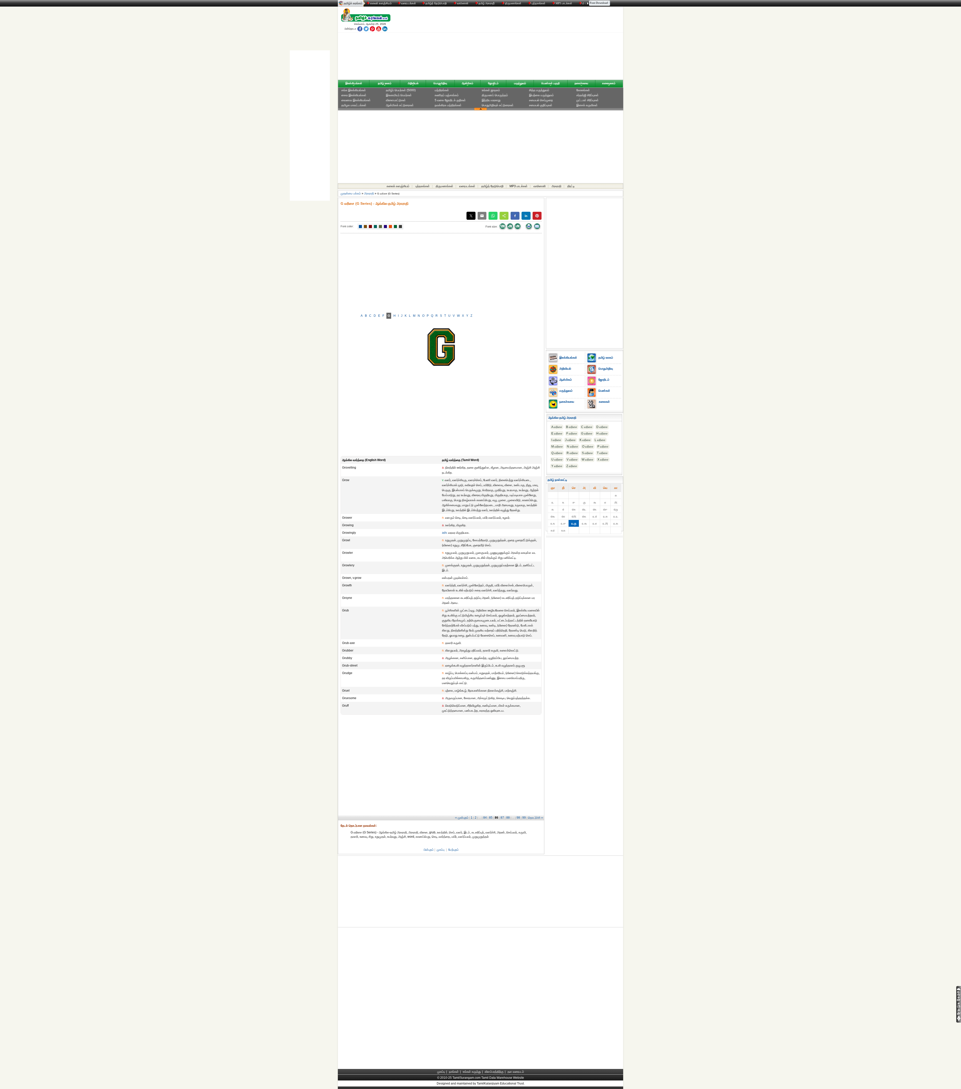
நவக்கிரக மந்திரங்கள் (448, 105)
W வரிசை (587, 459)
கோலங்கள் (583, 90)
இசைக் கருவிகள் (587, 105)
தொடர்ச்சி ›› (535, 817)
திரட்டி (571, 186)
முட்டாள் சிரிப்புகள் (587, 100)
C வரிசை (586, 427)
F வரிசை (571, 433)
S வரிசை (587, 453)
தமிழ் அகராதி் (487, 3)
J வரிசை (570, 440)
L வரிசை (600, 440)
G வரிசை (586, 433)
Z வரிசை (571, 466)
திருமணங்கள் (513, 3)
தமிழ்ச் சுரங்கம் (353, 3)
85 (491, 817)
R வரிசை (572, 453)
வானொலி (462, 3)
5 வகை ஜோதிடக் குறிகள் (450, 100)
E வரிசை (556, 433)
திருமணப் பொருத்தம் (495, 95)
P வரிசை (602, 446)
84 (485, 817)
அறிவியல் (413, 83)
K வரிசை (585, 440)
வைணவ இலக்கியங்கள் (356, 100)
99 (524, 817)
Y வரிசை (556, 466)
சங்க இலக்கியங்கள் (353, 90)
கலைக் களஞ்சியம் (380, 3)
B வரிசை (571, 427)
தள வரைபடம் (516, 1071)
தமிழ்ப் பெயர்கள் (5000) (401, 90)
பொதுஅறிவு (440, 83)
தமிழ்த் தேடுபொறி (436, 3)
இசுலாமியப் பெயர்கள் (399, 95)
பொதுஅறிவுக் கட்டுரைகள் (498, 105)
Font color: (347, 226)
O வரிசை (587, 446)
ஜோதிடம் (493, 83)
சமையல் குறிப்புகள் (540, 105)
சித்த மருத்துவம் (539, 90)
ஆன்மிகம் (467, 83)
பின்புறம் (429, 849)
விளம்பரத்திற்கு (494, 1071)
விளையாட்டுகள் (396, 100)
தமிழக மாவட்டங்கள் (353, 105)
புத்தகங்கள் (538, 3)
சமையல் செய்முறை (541, 100)
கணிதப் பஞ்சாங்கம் (447, 95)
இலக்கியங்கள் (353, 83)
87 (502, 817)
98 (518, 817)
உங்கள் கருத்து (472, 1071)
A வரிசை (556, 427)
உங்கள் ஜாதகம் (491, 90)
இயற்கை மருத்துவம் (541, 95)
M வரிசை (557, 446)
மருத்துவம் (520, 83)
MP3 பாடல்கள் (564, 3)
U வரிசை (557, 459)
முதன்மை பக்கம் (351, 193)
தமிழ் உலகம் (384, 83)
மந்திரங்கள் (442, 90)
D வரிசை (602, 427)
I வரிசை (556, 440)
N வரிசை (572, 446)
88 (508, 817)
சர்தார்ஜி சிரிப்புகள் (587, 95)
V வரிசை (572, 459)
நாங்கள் (454, 1071)
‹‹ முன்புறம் (461, 817)
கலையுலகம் (608, 83)
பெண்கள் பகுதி (550, 83)
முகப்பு (440, 849)
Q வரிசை (557, 453)
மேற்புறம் (453, 849)
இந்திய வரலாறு (491, 100)
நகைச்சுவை (581, 83)
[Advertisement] (528, 44)
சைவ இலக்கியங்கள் (353, 95)
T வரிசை (602, 453)
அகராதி (556, 186)
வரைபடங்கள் (408, 3)
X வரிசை (602, 459)
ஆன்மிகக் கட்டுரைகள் (400, 105)
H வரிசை (602, 433)
